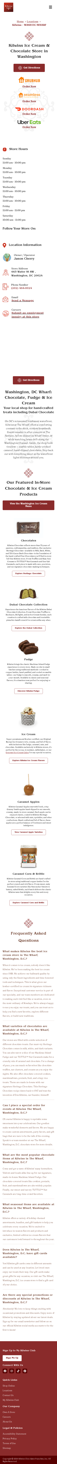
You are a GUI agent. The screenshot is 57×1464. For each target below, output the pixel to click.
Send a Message (23, 300)
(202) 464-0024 (21, 288)
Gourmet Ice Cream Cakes (17, 752)
